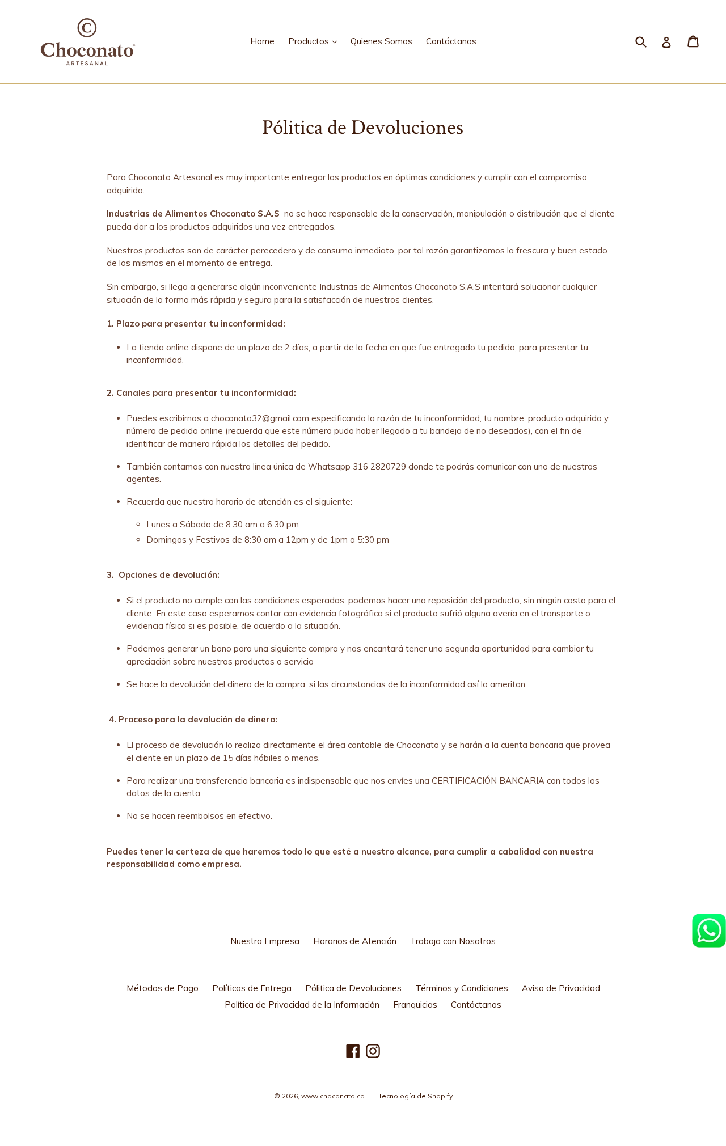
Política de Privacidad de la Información (302, 1004)
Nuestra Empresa (264, 941)
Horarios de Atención (354, 941)
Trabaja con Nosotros (453, 941)
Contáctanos (451, 41)
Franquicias (415, 1004)
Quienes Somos (381, 41)
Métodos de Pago (162, 988)
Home (262, 41)
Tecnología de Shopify (415, 1096)
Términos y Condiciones (461, 988)
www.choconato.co (333, 1096)
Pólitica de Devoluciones (353, 988)
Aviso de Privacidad (561, 988)
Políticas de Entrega (252, 988)
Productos (315, 40)
